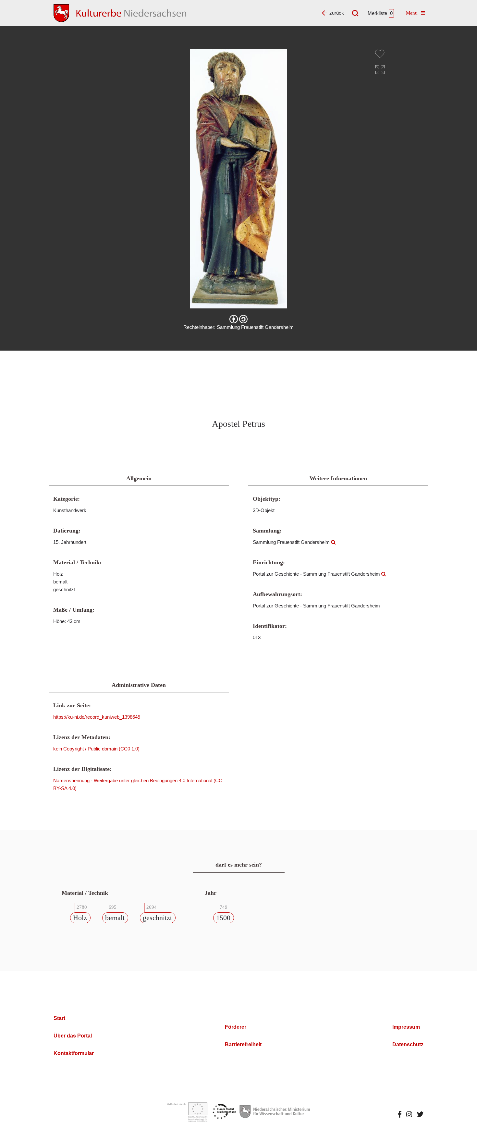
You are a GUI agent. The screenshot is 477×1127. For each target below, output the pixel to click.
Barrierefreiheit (243, 1044)
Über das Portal (73, 1035)
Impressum (406, 1027)
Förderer (235, 1027)
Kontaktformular (74, 1053)
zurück (336, 13)
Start (59, 1018)
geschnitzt (157, 918)
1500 (223, 918)
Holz (80, 918)
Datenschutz (407, 1044)
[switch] (380, 54)
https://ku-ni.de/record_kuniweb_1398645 (96, 717)
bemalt (115, 918)
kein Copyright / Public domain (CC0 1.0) (96, 748)
